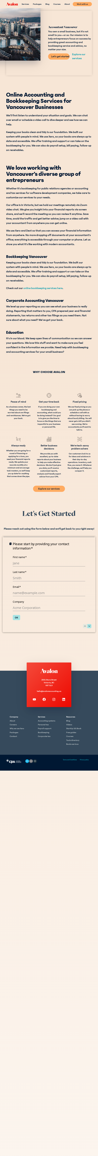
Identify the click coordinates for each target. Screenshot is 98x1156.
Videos (69, 724)
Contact (13, 736)
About (67, 4)
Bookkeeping (43, 732)
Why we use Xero (17, 728)
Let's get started (60, 56)
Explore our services (78, 56)
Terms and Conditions (70, 760)
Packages (37, 4)
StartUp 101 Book (73, 728)
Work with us (82, 4)
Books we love (72, 744)
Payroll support (44, 728)
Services (25, 4)
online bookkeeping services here (43, 288)
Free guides (71, 732)
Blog (47, 4)
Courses (56, 4)
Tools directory (72, 740)
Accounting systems (46, 721)
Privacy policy (84, 760)
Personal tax (43, 724)
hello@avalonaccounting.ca (49, 691)
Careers (13, 724)
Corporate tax (44, 736)
